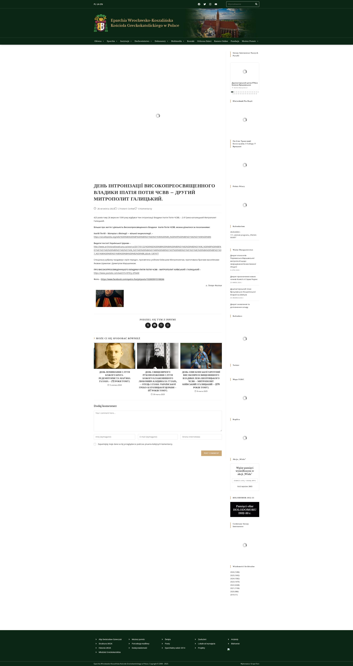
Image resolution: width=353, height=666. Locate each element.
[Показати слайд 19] (238, 93)
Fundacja (235, 41)
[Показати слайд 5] (240, 91)
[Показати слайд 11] (250, 91)
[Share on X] (148, 325)
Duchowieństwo (142, 41)
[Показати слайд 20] (240, 93)
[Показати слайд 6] (241, 91)
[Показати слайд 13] (254, 91)
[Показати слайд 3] (236, 91)
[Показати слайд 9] (247, 91)
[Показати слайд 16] (233, 93)
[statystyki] (229, 649)
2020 (232, 591)
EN (101, 4)
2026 (232, 572)
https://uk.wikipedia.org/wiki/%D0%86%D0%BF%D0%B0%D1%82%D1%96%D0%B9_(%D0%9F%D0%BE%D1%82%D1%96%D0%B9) (152, 237)
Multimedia (176, 41)
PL (95, 4)
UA (98, 4)
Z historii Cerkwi (126, 208)
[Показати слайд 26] (251, 93)
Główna (97, 41)
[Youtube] (216, 4)
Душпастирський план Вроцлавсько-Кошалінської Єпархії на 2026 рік (243, 292)
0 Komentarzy (145, 208)
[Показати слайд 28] (254, 93)
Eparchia (111, 41)
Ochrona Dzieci (204, 41)
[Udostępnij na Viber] (161, 325)
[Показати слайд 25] (249, 93)
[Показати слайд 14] (256, 91)
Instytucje (124, 41)
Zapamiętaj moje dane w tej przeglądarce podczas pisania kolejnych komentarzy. (135, 444)
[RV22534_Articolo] (110, 298)
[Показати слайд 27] (252, 93)
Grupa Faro (255, 664)
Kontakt (190, 41)
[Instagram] (210, 4)
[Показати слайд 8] (245, 91)
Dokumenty (160, 41)
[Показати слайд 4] (238, 91)
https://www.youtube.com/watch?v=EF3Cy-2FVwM (116, 273)
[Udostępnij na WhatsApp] (168, 325)
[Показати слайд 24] (247, 93)
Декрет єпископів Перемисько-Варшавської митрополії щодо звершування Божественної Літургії (243, 261)
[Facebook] (199, 4)
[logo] (101, 23)
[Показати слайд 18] (236, 93)
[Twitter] (205, 4)
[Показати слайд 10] (249, 91)
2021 (232, 588)
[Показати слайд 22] (243, 93)
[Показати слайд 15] (258, 91)
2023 (232, 581)
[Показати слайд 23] (245, 93)
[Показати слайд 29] (256, 93)
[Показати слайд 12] (252, 91)
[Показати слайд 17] (234, 93)
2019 (232, 594)
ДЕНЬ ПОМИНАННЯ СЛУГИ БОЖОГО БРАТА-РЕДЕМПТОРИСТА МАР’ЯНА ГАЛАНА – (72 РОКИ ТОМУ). (114, 377)
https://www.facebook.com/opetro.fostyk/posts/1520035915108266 (132, 279)
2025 (232, 575)
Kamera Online (221, 41)
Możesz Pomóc (249, 41)
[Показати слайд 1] (232, 91)
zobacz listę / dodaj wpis (245, 481)
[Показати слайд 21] (242, 93)
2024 (232, 578)
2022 (232, 585)
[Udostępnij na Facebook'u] (154, 325)
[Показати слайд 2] (234, 91)
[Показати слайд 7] (243, 91)
